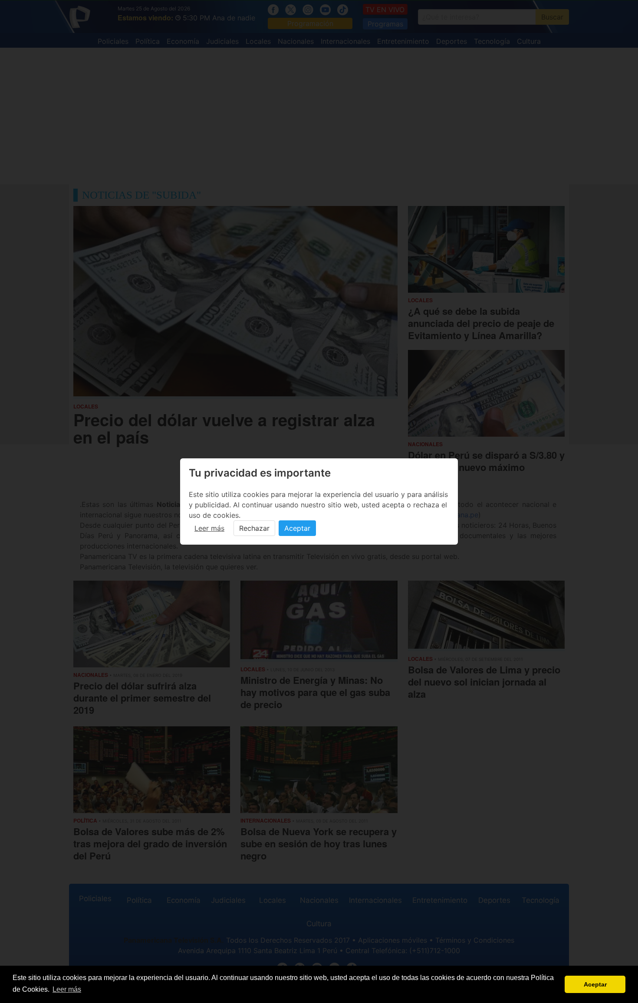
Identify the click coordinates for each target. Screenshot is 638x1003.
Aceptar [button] (595, 984)
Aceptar (297, 528)
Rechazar (254, 528)
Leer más (209, 528)
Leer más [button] (67, 989)
